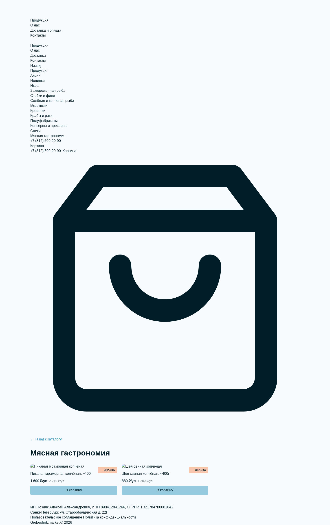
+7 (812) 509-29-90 (45, 141)
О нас (35, 25)
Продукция (39, 20)
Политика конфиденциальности (109, 517)
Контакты (38, 35)
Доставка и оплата (45, 30)
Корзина (37, 146)
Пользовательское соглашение (56, 517)
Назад (35, 66)
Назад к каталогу (48, 439)
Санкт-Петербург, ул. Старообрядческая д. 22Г (69, 512)
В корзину (74, 490)
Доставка (38, 55)
